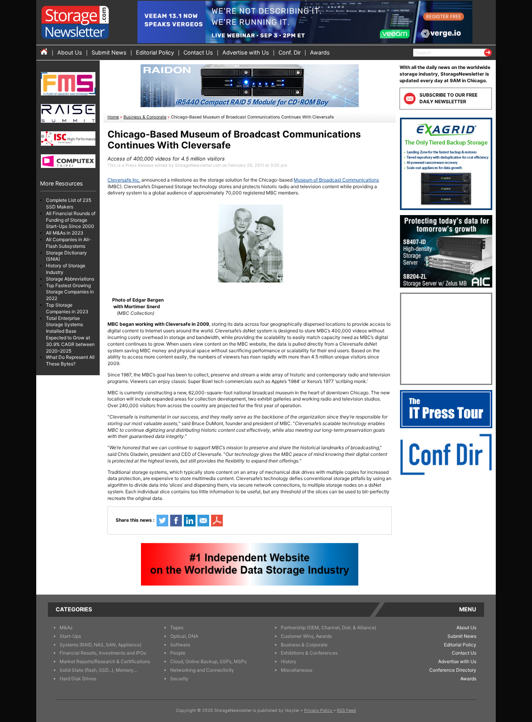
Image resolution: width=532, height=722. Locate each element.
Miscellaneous (296, 670)
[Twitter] (162, 520)
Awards (320, 52)
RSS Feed (346, 710)
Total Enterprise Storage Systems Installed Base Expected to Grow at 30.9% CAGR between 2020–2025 (70, 334)
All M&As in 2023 (64, 233)
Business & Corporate (144, 117)
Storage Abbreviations (70, 279)
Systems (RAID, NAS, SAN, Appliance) (100, 645)
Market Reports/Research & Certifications (105, 661)
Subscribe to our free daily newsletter (448, 98)
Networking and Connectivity (202, 670)
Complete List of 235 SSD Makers (68, 203)
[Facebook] (176, 520)
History (288, 661)
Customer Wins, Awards (306, 636)
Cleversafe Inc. (123, 180)
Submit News (109, 52)
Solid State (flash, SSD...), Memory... (98, 670)
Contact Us (198, 52)
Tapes (176, 627)
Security (179, 678)
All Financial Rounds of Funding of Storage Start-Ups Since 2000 (70, 219)
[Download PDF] (217, 520)
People (177, 653)
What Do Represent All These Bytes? (70, 360)
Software (180, 645)
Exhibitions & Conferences (309, 653)
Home (113, 117)
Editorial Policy (155, 52)
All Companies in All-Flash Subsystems (68, 243)
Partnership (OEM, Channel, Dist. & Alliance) (328, 627)
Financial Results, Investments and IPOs (103, 653)
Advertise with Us (245, 52)
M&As (66, 627)
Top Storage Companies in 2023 (67, 308)
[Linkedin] (190, 520)
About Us (69, 52)
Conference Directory (452, 670)
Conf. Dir (289, 52)
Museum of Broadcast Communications (336, 180)
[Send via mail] (203, 520)
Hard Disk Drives (78, 678)
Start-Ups (70, 636)
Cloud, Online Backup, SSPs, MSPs (208, 661)
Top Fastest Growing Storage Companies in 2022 (70, 292)
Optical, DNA (184, 636)
